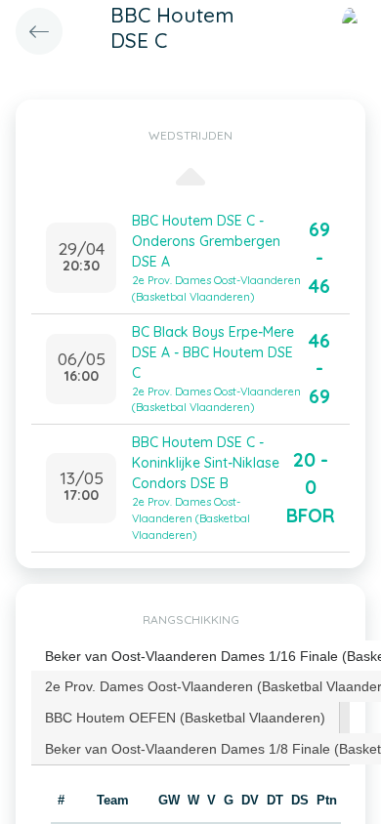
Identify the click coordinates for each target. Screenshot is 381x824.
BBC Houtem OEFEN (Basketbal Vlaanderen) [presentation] (185, 717)
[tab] (185, 717)
